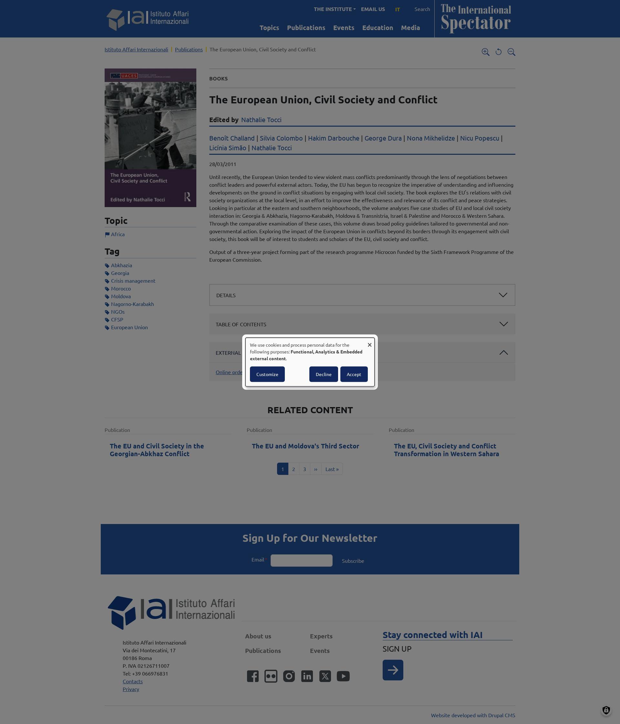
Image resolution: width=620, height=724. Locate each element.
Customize (267, 374)
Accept (354, 374)
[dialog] (310, 362)
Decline (324, 374)
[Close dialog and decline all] (370, 342)
